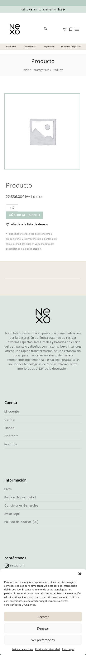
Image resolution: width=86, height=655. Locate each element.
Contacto (11, 436)
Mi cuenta (11, 411)
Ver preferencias (43, 640)
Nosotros (10, 444)
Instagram (17, 565)
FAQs (8, 489)
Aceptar (43, 617)
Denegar (43, 628)
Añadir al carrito (24, 215)
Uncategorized (40, 70)
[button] (80, 574)
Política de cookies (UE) (21, 522)
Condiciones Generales (21, 505)
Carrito (9, 420)
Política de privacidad (47, 649)
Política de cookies (22, 649)
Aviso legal (68, 649)
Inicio (26, 70)
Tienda (9, 428)
